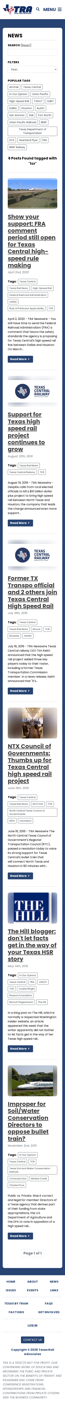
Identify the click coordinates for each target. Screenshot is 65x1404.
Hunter (28, 635)
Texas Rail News (18, 288)
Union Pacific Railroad (22, 122)
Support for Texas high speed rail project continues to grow (26, 431)
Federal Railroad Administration (27, 295)
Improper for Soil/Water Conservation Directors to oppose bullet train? (28, 1121)
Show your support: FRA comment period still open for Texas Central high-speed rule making (32, 241)
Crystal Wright (27, 988)
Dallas (13, 108)
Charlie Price (16, 1185)
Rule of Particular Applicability (26, 308)
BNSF (44, 122)
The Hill (42, 1002)
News (54, 1282)
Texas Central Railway (22, 472)
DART (50, 101)
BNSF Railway (17, 147)
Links (54, 1290)
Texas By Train (16, 1303)
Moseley (14, 635)
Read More (18, 359)
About (32, 1282)
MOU (12, 820)
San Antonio (17, 115)
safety (13, 301)
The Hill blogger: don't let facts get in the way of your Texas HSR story (32, 945)
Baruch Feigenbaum (21, 1002)
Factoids (16, 1312)
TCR (51, 308)
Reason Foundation (20, 995)
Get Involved (49, 1312)
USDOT (43, 982)
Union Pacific (40, 94)
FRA (44, 140)
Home (10, 1282)
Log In (32, 1325)
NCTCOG (38, 803)
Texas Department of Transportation (32, 131)
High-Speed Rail (19, 101)
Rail (31, 115)
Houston (26, 108)
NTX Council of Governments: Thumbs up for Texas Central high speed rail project (30, 763)
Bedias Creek (39, 1178)
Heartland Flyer (28, 140)
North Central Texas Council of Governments (27, 812)
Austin (40, 108)
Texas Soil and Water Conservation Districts (29, 1170)
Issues (11, 1290)
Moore (36, 629)
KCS (11, 140)
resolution (25, 820)
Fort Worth (44, 115)
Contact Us (32, 1340)
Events (32, 1290)
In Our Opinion (18, 94)
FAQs (49, 1303)
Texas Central (32, 87)
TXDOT (38, 101)
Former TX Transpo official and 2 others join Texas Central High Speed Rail (32, 592)
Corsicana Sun (18, 1178)
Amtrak (14, 87)
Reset (26, 45)
